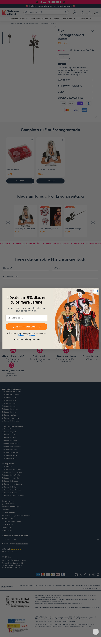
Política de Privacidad (26, 335)
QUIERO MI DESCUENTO (27, 326)
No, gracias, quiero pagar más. (26, 339)
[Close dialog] (95, 291)
